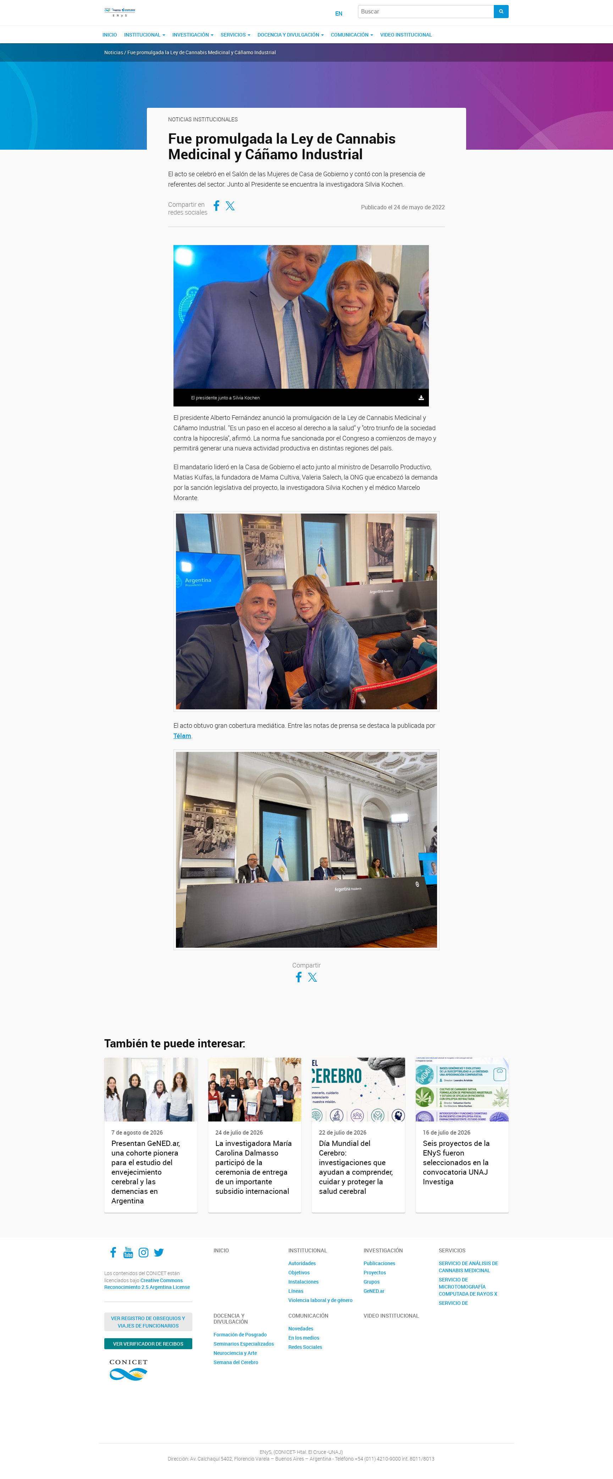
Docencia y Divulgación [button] (289, 34)
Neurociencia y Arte (235, 1353)
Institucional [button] (143, 34)
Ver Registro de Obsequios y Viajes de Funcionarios (148, 1322)
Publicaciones (379, 1263)
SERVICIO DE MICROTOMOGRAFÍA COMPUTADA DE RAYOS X (468, 1286)
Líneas (295, 1290)
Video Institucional (406, 34)
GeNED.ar (374, 1290)
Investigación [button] (191, 34)
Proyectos (375, 1272)
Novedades (300, 1328)
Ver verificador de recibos (148, 1343)
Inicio (110, 34)
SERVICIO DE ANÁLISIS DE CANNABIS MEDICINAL (468, 1267)
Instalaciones (303, 1281)
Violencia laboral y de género (320, 1300)
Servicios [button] (234, 34)
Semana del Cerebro (236, 1362)
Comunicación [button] (350, 34)
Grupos (372, 1281)
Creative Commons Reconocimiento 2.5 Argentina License (147, 1283)
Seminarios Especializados (244, 1343)
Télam (182, 735)
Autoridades (302, 1263)
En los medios (303, 1337)
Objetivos (299, 1272)
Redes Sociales (305, 1347)
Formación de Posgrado (240, 1334)
